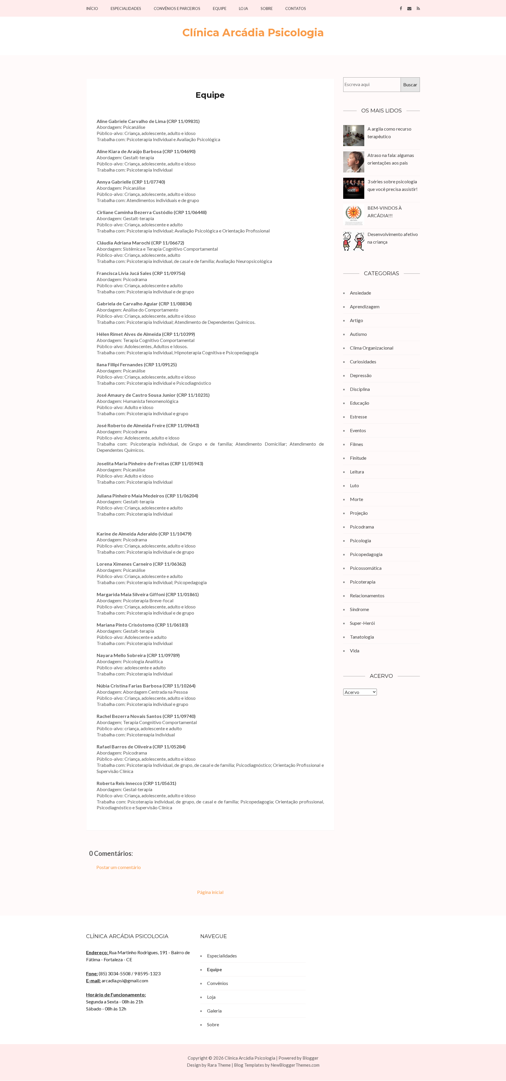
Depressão (361, 375)
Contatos (295, 8)
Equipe (219, 8)
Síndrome (359, 609)
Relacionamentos (367, 595)
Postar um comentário (118, 867)
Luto (354, 485)
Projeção (359, 513)
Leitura (357, 471)
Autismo (358, 334)
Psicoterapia (362, 581)
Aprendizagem (365, 306)
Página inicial (210, 892)
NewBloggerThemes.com (295, 1065)
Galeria (214, 1010)
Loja (243, 8)
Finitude (358, 458)
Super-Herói (362, 623)
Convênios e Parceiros (177, 8)
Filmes (356, 444)
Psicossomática (366, 568)
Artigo (356, 320)
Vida (354, 650)
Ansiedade (360, 292)
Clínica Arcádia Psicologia (253, 32)
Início (92, 8)
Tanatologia (362, 636)
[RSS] (418, 8)
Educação (359, 403)
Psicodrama (362, 526)
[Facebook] (401, 8)
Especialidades (126, 8)
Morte (356, 499)
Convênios (217, 983)
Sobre (267, 8)
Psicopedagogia (366, 554)
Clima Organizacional (371, 347)
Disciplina (360, 389)
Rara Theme (219, 1065)
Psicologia (360, 540)
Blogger (310, 1058)
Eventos (358, 430)
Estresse (358, 416)
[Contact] (409, 8)
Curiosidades (363, 361)
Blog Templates (249, 1065)
